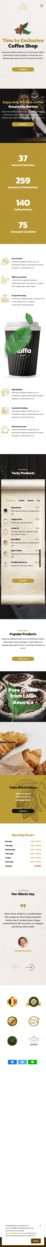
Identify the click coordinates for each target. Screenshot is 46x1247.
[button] (16, 967)
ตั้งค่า (34, 1236)
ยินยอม (36, 1241)
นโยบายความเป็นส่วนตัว (13, 1233)
